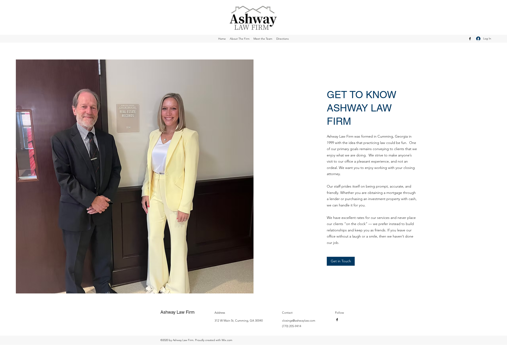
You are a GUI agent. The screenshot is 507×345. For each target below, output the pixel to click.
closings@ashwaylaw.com (298, 320)
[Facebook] (470, 39)
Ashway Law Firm (177, 312)
